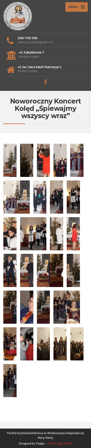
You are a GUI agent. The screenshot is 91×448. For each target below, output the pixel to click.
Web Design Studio (59, 443)
